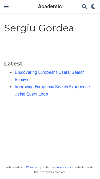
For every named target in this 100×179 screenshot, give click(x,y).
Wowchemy (34, 167)
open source (65, 167)
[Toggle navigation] (6, 6)
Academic (50, 6)
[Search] (84, 7)
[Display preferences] (93, 7)
